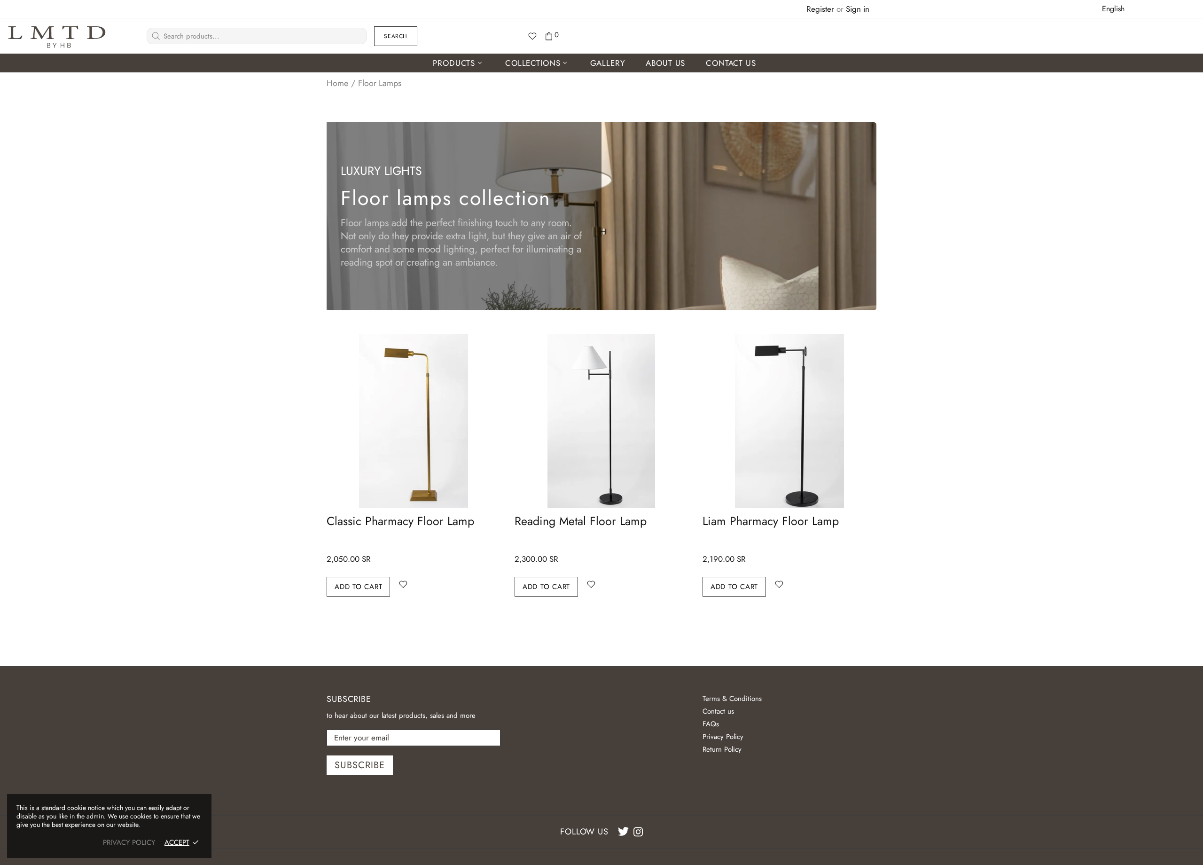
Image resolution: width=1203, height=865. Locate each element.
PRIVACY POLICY (129, 842)
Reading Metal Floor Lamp (581, 521)
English (1113, 8)
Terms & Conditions (732, 698)
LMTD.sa (57, 36)
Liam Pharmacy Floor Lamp (771, 521)
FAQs (711, 724)
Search (395, 36)
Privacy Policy (723, 736)
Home (337, 83)
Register (820, 9)
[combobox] (1114, 8)
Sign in (857, 9)
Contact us (718, 711)
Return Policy (722, 749)
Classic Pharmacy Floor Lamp (400, 521)
